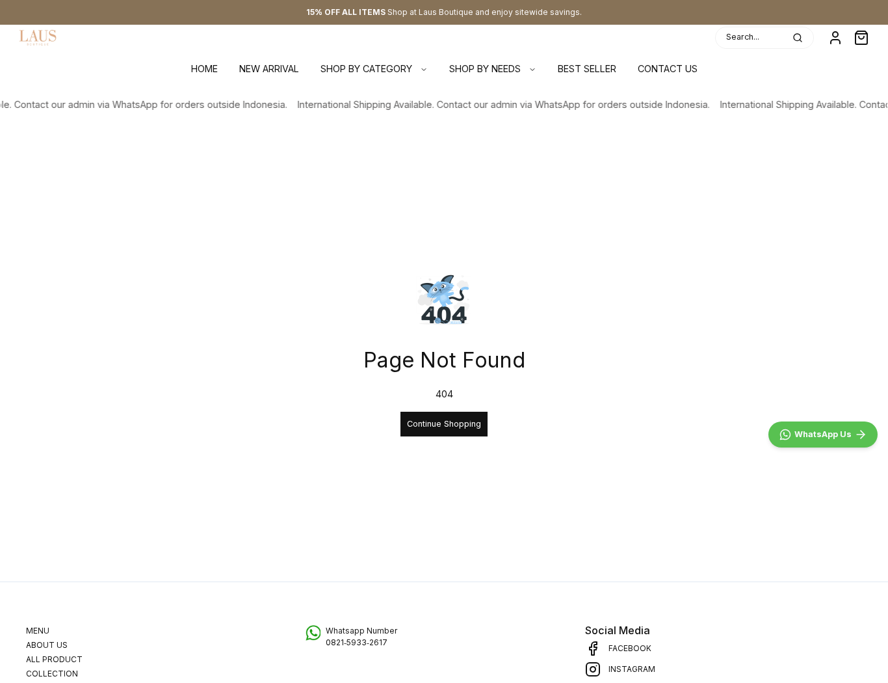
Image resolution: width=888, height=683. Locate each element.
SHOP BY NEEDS (485, 68)
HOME (204, 68)
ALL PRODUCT (54, 659)
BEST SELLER (587, 68)
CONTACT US (668, 68)
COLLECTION (52, 673)
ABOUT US (47, 645)
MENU (37, 631)
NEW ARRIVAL (269, 68)
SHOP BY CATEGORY (366, 68)
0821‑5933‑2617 (356, 642)
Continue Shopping (444, 424)
